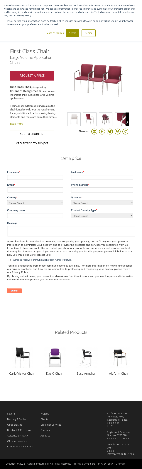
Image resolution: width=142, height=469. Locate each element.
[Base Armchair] (87, 357)
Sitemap (120, 463)
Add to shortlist (32, 134)
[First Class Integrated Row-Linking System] (121, 119)
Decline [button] (88, 33)
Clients (44, 419)
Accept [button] (72, 33)
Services (45, 430)
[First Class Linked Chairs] (97, 79)
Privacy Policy (105, 463)
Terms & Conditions (84, 463)
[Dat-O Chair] (54, 357)
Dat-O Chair (54, 373)
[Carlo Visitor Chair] (22, 357)
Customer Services (50, 424)
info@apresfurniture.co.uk (121, 454)
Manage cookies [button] (55, 33)
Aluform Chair (119, 373)
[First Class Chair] (74, 119)
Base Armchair (87, 373)
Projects (44, 413)
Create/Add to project (32, 143)
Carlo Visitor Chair (22, 373)
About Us (45, 435)
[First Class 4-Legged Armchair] (90, 119)
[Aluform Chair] (119, 357)
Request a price (32, 76)
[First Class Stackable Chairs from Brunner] (105, 119)
